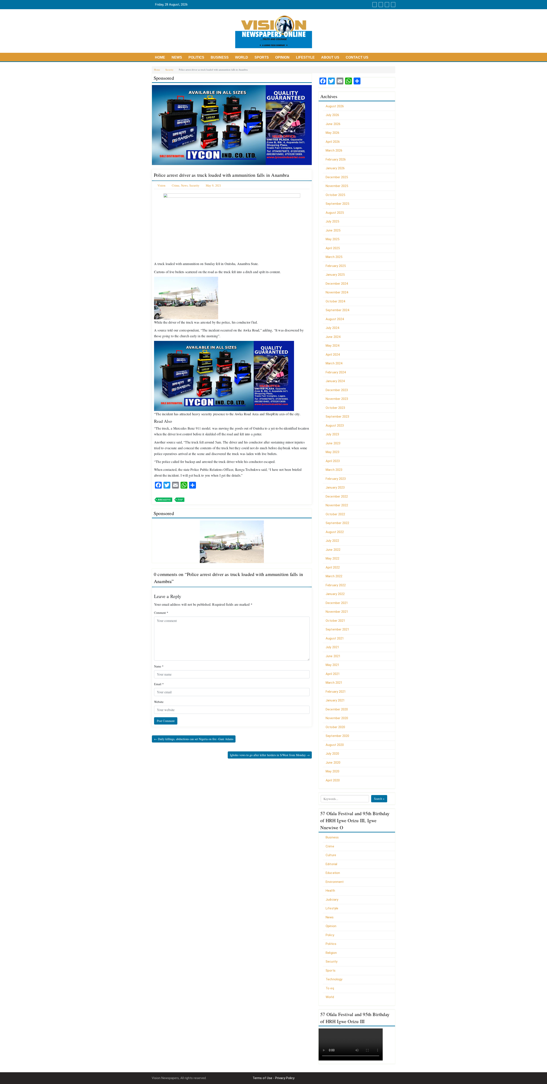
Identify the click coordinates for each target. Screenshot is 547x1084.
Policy (330, 935)
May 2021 (332, 665)
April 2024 (333, 354)
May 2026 (332, 133)
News (177, 57)
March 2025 (334, 257)
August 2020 (335, 745)
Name (158, 666)
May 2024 (332, 346)
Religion (331, 953)
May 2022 (332, 558)
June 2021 (333, 656)
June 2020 (333, 762)
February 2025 (336, 266)
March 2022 (334, 576)
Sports (261, 57)
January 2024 (335, 381)
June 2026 (333, 124)
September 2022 (337, 523)
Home (160, 57)
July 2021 (332, 647)
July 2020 (332, 754)
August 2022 (335, 532)
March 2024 (334, 363)
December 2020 (337, 709)
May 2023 (332, 452)
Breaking (164, 499)
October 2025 (335, 195)
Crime (175, 185)
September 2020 (337, 736)
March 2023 (334, 470)
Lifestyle (305, 57)
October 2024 (335, 301)
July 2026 (332, 115)
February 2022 (336, 585)
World (241, 57)
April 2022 (333, 567)
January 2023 (335, 487)
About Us (330, 57)
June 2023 (333, 443)
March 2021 (334, 683)
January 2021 (335, 700)
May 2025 (332, 239)
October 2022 (335, 514)
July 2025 (332, 221)
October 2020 (335, 727)
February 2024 (336, 372)
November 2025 (337, 186)
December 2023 (337, 390)
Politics (196, 57)
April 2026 (333, 142)
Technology (334, 979)
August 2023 (335, 425)
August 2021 (335, 638)
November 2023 (337, 399)
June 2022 (333, 550)
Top (180, 499)
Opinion (282, 57)
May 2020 (332, 771)
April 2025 (333, 248)
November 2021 (337, 612)
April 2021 (333, 674)
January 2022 (335, 594)
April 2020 (333, 780)
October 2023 (335, 408)
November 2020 (337, 718)
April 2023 (333, 461)
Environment (335, 882)
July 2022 (332, 541)
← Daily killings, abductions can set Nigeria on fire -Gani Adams (193, 739)
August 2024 (335, 319)
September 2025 (337, 204)
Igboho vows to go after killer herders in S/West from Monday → (270, 755)
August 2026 (335, 106)
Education (333, 873)
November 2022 (337, 505)
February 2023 (336, 479)
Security (169, 69)
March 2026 (334, 150)
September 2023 (337, 416)
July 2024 (332, 328)
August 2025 (335, 213)
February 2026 (336, 159)
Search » (379, 799)
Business (220, 57)
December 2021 (337, 603)
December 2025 (337, 177)
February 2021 (336, 692)
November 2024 (337, 292)
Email (159, 684)
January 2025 (335, 275)
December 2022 (337, 496)
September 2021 (337, 629)
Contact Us (357, 57)
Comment (161, 613)
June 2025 (333, 230)
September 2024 (337, 310)
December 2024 (337, 284)
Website (158, 702)
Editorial (331, 864)
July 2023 (332, 434)
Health (330, 891)
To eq (330, 988)
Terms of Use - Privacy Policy (273, 1078)
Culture (331, 855)
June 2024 (333, 337)
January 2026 (335, 168)
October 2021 (335, 621)
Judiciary (332, 899)
